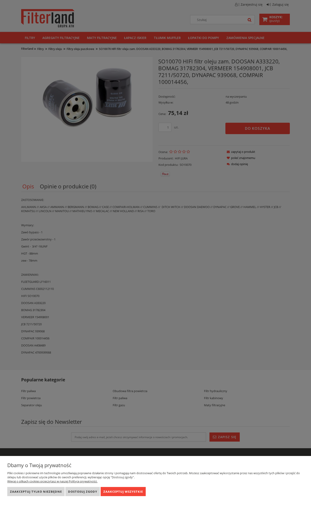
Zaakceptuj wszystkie (123, 491)
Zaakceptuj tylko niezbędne (36, 491)
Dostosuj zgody (82, 491)
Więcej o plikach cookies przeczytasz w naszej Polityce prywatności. (52, 481)
